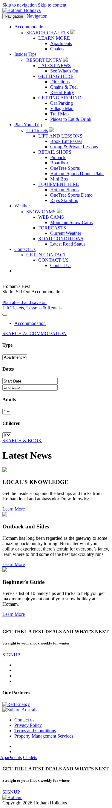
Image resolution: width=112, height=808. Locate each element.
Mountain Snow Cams (71, 222)
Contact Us (60, 265)
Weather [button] (22, 205)
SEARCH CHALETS (47, 32)
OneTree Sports (65, 168)
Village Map (61, 108)
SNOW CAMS (41, 211)
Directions (60, 81)
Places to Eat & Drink (70, 119)
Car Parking (61, 103)
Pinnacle (58, 157)
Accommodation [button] (30, 26)
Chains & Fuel (64, 87)
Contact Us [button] (25, 249)
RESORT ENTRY (44, 60)
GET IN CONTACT (46, 254)
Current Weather (65, 233)
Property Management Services (43, 735)
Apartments (61, 43)
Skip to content (52, 4)
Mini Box (59, 178)
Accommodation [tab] (30, 323)
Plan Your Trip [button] (28, 124)
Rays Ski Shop (64, 200)
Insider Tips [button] (25, 54)
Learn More (13, 508)
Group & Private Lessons (74, 146)
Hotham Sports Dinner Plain (77, 173)
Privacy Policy (28, 725)
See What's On (64, 70)
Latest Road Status (67, 243)
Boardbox (59, 162)
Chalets (57, 48)
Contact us (24, 719)
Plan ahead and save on (24, 302)
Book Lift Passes (66, 141)
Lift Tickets (37, 130)
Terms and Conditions (35, 730)
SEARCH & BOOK (22, 440)
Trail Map (59, 113)
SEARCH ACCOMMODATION (34, 333)
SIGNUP (11, 654)
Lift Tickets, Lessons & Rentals (32, 307)
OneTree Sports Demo (71, 195)
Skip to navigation (19, 4)
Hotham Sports (64, 189)
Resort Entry (62, 92)
